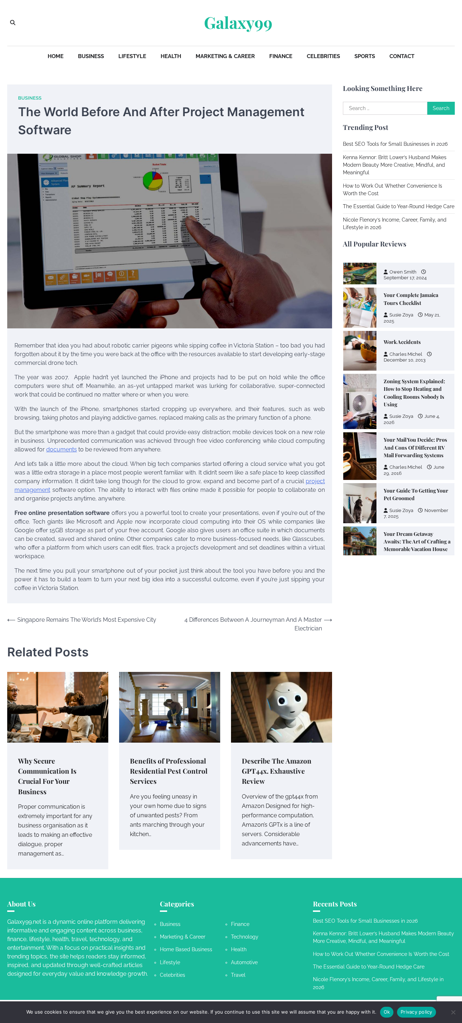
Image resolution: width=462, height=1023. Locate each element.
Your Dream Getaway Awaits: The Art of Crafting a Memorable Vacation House (417, 483)
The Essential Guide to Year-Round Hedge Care (398, 206)
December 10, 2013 (405, 301)
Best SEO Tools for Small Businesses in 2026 (395, 144)
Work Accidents (402, 283)
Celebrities (323, 56)
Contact (401, 56)
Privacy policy (416, 1012)
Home (56, 56)
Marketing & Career (225, 56)
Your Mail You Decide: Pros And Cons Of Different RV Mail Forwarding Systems (415, 389)
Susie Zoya (401, 357)
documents (61, 449)
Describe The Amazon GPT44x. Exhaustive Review (276, 771)
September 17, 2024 (405, 508)
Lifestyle (132, 56)
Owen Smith (403, 503)
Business (91, 56)
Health (171, 56)
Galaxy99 (238, 22)
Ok (387, 1012)
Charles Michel (405, 295)
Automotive (244, 962)
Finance (280, 56)
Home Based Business (186, 949)
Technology (244, 937)
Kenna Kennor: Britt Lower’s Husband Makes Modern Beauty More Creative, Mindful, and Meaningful (394, 165)
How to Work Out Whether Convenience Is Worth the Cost (381, 954)
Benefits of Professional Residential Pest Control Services (169, 771)
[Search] (12, 22)
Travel (238, 975)
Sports (364, 56)
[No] (453, 1012)
